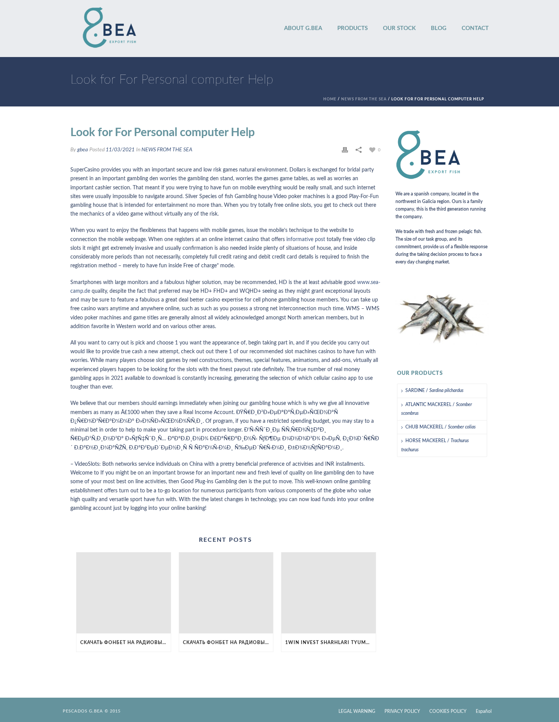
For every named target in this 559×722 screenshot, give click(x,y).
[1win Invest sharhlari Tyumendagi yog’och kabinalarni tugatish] (328, 592)
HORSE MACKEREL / (435, 445)
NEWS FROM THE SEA (364, 99)
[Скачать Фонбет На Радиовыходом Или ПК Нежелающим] (123, 592)
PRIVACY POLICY (402, 711)
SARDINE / (434, 390)
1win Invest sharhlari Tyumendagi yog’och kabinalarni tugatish (330, 642)
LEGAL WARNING (356, 711)
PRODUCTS (352, 28)
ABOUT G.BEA (303, 28)
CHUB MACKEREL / (440, 427)
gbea (82, 149)
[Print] (345, 150)
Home (330, 99)
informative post (305, 239)
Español (484, 711)
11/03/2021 (120, 149)
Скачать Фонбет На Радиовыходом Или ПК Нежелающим (125, 642)
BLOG (438, 28)
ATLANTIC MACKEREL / (436, 409)
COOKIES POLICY (448, 711)
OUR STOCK (399, 28)
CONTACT (475, 28)
